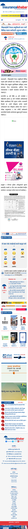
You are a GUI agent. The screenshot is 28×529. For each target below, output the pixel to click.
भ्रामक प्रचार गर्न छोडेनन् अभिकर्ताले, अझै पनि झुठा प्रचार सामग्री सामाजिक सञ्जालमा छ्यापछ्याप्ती (15, 409)
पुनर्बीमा (14, 501)
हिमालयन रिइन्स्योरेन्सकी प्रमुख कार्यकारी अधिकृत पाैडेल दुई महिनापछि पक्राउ (15, 413)
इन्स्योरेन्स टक (14, 518)
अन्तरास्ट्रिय (14, 500)
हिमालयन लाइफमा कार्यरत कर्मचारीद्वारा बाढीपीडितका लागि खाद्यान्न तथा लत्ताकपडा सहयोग (16, 417)
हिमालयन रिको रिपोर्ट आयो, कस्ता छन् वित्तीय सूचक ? (15, 420)
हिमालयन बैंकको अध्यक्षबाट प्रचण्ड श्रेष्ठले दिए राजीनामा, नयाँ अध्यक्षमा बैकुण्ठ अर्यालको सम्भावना (15, 425)
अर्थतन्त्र (14, 513)
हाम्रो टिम (17, 522)
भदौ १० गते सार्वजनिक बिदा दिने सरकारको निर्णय (15, 405)
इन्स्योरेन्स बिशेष (14, 495)
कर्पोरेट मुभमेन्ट (14, 512)
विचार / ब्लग (14, 497)
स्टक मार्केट (14, 505)
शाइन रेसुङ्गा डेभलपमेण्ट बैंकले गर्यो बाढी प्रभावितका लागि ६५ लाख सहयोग (17, 287)
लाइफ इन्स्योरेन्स (14, 491)
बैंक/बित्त (14, 510)
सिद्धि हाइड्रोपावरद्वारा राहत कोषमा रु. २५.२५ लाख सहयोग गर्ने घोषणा (16, 283)
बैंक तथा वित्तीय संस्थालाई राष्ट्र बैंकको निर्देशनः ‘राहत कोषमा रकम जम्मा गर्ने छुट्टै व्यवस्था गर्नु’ (16, 292)
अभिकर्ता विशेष (14, 498)
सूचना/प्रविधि (14, 507)
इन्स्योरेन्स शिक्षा (14, 508)
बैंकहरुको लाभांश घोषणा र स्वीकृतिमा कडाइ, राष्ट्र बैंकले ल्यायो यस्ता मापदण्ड (15, 429)
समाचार (14, 490)
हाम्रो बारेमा (11, 522)
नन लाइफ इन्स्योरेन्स (14, 493)
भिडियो (14, 517)
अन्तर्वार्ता (14, 503)
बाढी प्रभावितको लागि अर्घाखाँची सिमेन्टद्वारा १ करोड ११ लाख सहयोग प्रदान (16, 297)
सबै (25, 279)
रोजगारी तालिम (14, 515)
